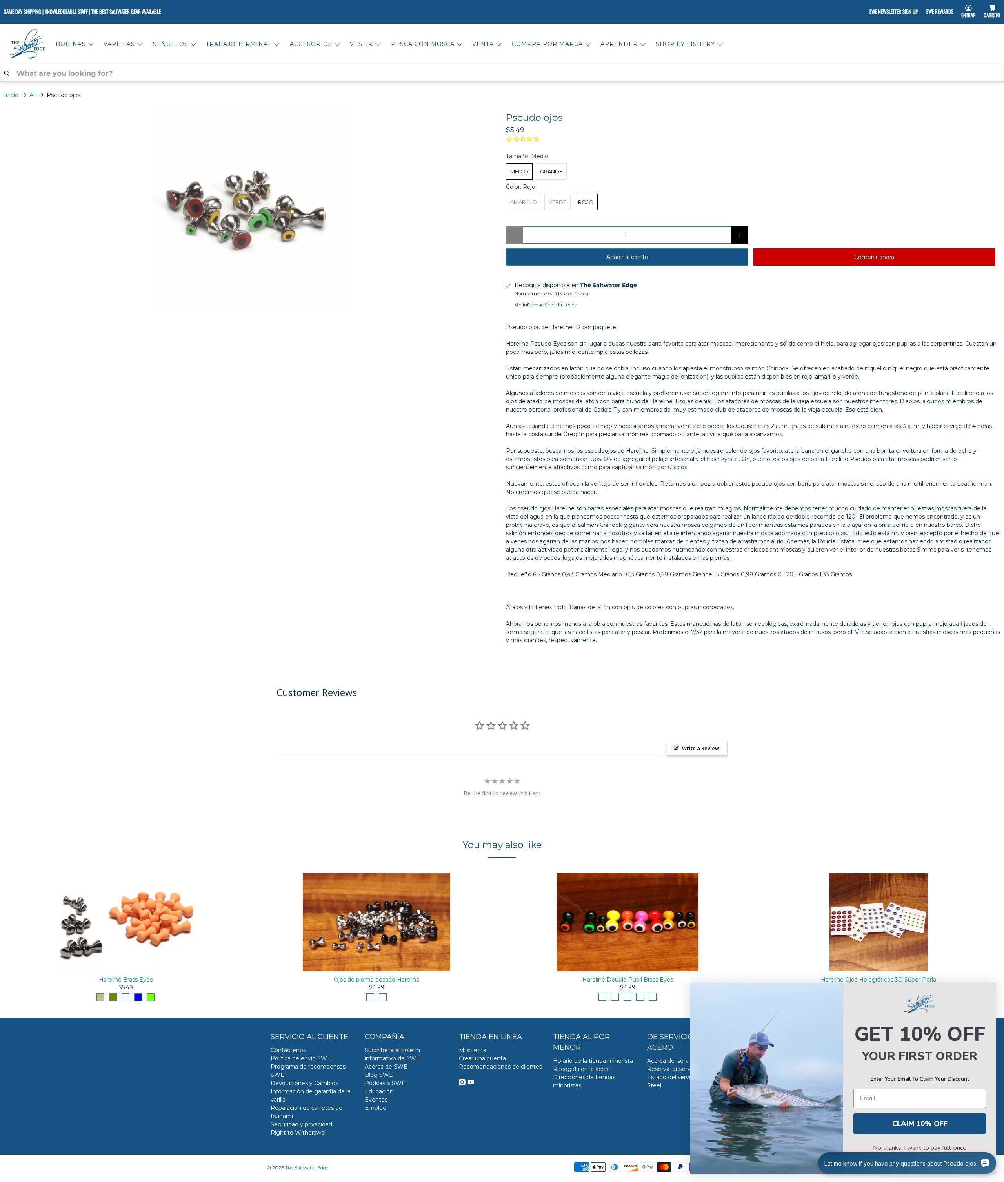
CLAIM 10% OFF (920, 1123)
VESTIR (361, 43)
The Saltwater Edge (306, 1168)
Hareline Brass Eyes (126, 979)
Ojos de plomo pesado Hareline (377, 979)
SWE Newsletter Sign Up (893, 11)
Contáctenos (288, 1050)
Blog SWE (379, 1074)
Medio (519, 171)
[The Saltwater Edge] (27, 44)
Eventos (376, 1099)
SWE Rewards (939, 11)
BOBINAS (71, 43)
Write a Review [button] (700, 748)
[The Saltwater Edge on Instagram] (462, 1083)
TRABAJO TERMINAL (239, 43)
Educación (379, 1091)
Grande (551, 171)
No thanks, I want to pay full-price (919, 1148)
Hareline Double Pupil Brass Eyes (627, 979)
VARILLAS (119, 43)
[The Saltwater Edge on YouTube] (470, 1083)
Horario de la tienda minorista (593, 1060)
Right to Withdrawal (298, 1132)
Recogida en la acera (581, 1069)
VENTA (483, 43)
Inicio (11, 95)
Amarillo (523, 202)
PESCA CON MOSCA (423, 43)
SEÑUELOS (170, 43)
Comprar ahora (874, 256)
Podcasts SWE (385, 1083)
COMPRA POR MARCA (547, 43)
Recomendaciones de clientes (500, 1066)
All (32, 95)
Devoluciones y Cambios (304, 1083)
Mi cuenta (472, 1050)
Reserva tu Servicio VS (678, 1069)
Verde (557, 202)
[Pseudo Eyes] (251, 210)
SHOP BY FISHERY (685, 43)
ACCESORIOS (311, 43)
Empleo (375, 1107)
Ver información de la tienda (546, 305)
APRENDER (619, 43)
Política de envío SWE (301, 1058)
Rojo (585, 202)
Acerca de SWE (386, 1066)
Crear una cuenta (482, 1058)
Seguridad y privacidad (301, 1124)
